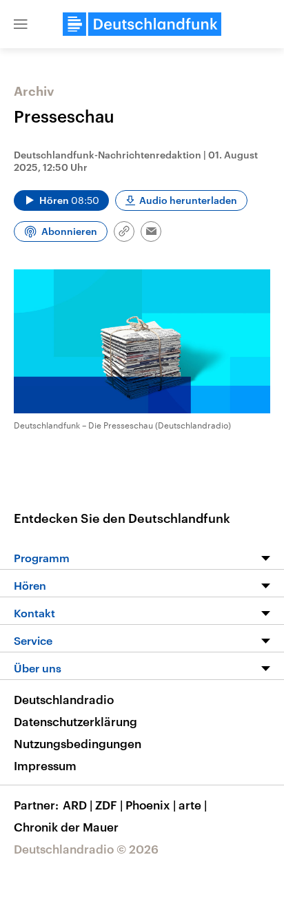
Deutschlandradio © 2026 (86, 849)
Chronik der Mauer (66, 827)
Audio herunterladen (188, 200)
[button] (21, 24)
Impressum (45, 765)
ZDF (109, 805)
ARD (77, 805)
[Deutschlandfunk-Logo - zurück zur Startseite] (142, 24)
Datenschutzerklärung (75, 721)
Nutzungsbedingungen (77, 743)
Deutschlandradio (64, 699)
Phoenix (150, 805)
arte (193, 805)
